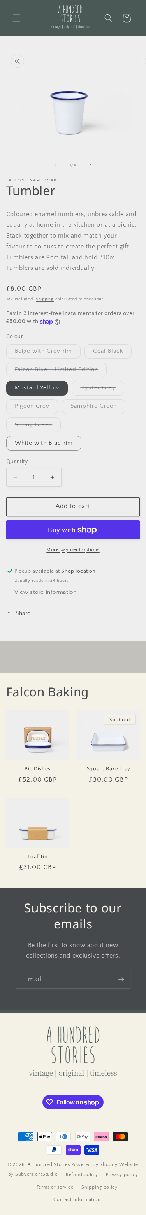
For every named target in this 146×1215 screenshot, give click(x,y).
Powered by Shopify (94, 1164)
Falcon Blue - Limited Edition (61, 371)
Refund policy (82, 1174)
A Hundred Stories (49, 1164)
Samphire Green (97, 408)
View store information (45, 592)
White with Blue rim (44, 443)
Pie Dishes (37, 769)
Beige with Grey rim (48, 353)
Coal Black (112, 353)
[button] (16, 18)
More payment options (73, 549)
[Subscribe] (121, 979)
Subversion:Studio (36, 1174)
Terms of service (55, 1187)
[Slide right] (90, 165)
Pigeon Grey (36, 408)
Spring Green (38, 426)
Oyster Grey (102, 389)
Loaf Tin (38, 857)
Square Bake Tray (108, 769)
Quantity (17, 461)
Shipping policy (99, 1187)
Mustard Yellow (37, 388)
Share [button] (23, 613)
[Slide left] (55, 165)
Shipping (45, 299)
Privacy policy (122, 1174)
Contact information (76, 1199)
